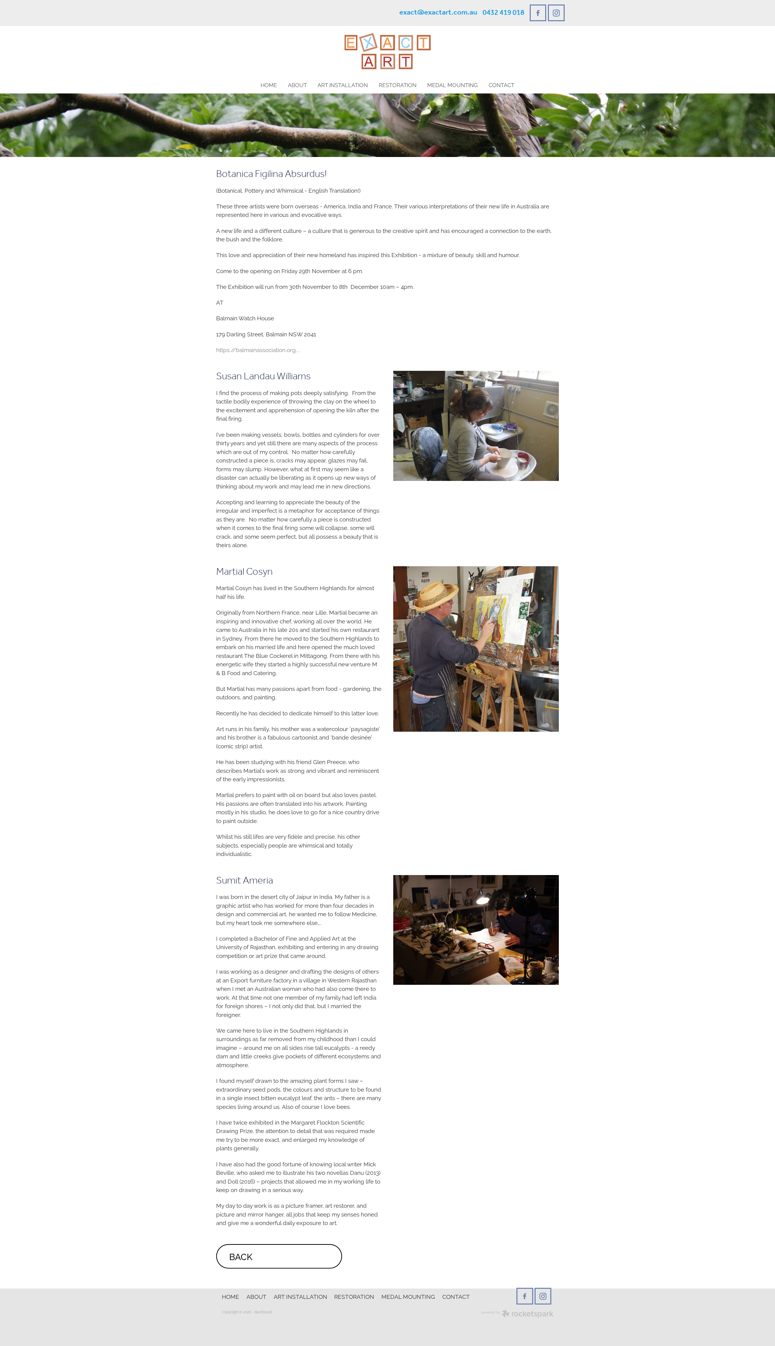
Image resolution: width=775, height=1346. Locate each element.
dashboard (263, 1311)
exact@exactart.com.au (438, 13)
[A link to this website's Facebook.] (538, 13)
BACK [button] (240, 1256)
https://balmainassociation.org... (257, 349)
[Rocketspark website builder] (517, 1314)
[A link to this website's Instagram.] (556, 13)
